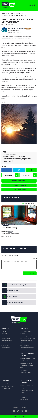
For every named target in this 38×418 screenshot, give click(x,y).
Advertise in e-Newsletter (27, 347)
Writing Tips (23, 367)
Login (33, 259)
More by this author (14, 32)
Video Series (23, 397)
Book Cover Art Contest (7, 386)
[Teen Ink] (9, 5)
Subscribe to (17, 285)
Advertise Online (24, 345)
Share (3, 166)
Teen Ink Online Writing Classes (26, 391)
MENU (31, 5)
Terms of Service (5, 347)
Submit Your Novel (25, 361)
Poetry (10, 13)
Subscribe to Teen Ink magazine (25, 373)
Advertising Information (26, 336)
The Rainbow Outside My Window (15, 15)
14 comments (7, 236)
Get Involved (23, 370)
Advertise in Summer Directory (26, 342)
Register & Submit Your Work (27, 358)
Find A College (12, 296)
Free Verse (19, 13)
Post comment (30, 273)
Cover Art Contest (6, 383)
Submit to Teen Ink (13, 290)
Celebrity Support (5, 338)
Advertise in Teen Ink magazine (25, 332)
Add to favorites (18, 185)
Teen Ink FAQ (4, 343)
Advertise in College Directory (28, 338)
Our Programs (5, 336)
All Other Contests (6, 388)
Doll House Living (9, 228)
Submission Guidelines (26, 363)
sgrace (5, 231)
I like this (11, 175)
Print (4, 102)
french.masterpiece (17, 28)
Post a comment (18, 181)
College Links (23, 388)
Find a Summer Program (15, 302)
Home (3, 13)
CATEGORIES (18, 416)
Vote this (29, 175)
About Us (3, 331)
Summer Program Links (26, 385)
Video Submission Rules (26, 365)
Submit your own (18, 189)
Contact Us (4, 333)
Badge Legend (24, 399)
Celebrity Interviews (6, 340)
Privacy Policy (5, 345)
